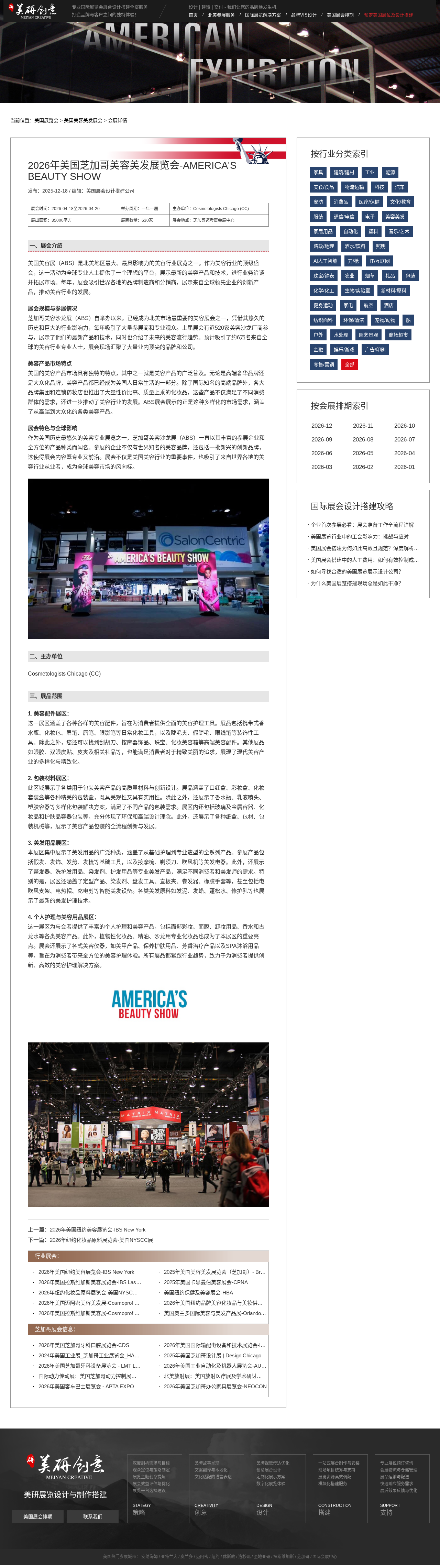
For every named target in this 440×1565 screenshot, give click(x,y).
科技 (379, 187)
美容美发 (395, 216)
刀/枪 (353, 261)
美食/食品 (324, 187)
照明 (381, 246)
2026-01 (404, 467)
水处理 (341, 335)
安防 (318, 202)
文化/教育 (400, 202)
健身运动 (323, 305)
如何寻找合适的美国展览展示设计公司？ (357, 571)
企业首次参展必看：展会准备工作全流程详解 (362, 525)
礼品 (390, 275)
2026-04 (404, 453)
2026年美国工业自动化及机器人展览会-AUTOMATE (215, 1366)
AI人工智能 (325, 261)
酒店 (389, 305)
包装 (410, 275)
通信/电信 (344, 216)
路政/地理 (324, 246)
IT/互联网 (380, 261)
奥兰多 (186, 1556)
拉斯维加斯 (283, 1556)
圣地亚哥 (262, 1556)
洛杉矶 (244, 1556)
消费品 (341, 202)
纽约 (215, 1556)
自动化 (350, 231)
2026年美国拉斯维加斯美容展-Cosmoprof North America (90, 1313)
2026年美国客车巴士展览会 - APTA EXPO (86, 1386)
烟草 (370, 275)
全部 (349, 364)
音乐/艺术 (399, 231)
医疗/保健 (369, 202)
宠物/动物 (385, 320)
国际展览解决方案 (263, 15)
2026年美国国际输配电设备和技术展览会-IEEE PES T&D (215, 1345)
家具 (318, 172)
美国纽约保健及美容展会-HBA (198, 1292)
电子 (370, 216)
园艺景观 (368, 335)
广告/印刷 (375, 349)
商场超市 (398, 335)
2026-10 (404, 426)
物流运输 (354, 187)
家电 (348, 305)
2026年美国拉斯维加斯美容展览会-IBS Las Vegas (90, 1282)
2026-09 (321, 439)
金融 (318, 349)
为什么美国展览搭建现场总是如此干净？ (357, 583)
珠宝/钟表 (324, 275)
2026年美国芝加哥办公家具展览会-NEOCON (215, 1386)
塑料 (373, 231)
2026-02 (363, 467)
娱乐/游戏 (344, 349)
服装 (318, 216)
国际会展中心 (324, 1556)
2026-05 (363, 453)
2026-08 (363, 439)
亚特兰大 (169, 1556)
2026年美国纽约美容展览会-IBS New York (98, 1230)
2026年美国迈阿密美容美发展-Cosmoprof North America (90, 1303)
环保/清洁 (353, 320)
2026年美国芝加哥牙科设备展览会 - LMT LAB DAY (90, 1366)
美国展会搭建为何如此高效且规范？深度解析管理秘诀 (372, 548)
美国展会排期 (340, 15)
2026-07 (404, 439)
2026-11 (363, 426)
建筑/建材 (344, 172)
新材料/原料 (393, 290)
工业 (370, 172)
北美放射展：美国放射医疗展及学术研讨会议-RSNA (215, 1376)
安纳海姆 (149, 1556)
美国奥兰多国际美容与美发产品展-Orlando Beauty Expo (215, 1313)
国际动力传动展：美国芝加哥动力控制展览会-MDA (90, 1376)
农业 (349, 275)
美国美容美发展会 (83, 120)
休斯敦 (229, 1556)
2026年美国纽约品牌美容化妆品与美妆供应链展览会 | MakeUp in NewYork (215, 1303)
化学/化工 (324, 290)
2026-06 (321, 453)
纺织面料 (323, 320)
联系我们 (92, 1516)
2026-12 (321, 426)
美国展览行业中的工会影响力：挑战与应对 (360, 536)
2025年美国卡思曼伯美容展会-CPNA (206, 1282)
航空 (368, 305)
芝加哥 (303, 1556)
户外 (318, 335)
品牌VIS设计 (304, 15)
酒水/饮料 (355, 246)
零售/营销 (324, 364)
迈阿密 (202, 1556)
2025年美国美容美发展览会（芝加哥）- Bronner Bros (215, 1272)
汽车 (400, 187)
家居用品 (323, 231)
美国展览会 (46, 120)
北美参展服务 (221, 15)
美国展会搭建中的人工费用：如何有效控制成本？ (367, 560)
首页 (193, 15)
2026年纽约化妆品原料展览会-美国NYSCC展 (101, 1240)
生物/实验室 (357, 290)
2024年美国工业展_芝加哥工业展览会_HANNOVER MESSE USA (90, 1355)
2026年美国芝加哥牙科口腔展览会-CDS (83, 1345)
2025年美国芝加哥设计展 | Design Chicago (212, 1355)
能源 (390, 172)
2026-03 (321, 467)
